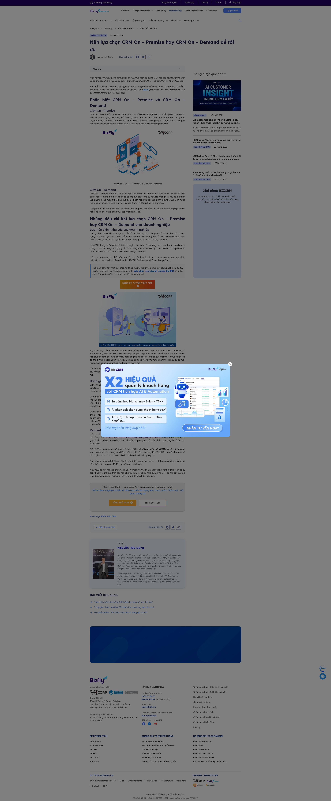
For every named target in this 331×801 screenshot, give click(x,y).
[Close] (230, 364)
